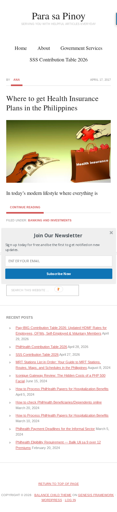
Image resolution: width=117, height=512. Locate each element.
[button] (57, 235)
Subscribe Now (58, 274)
